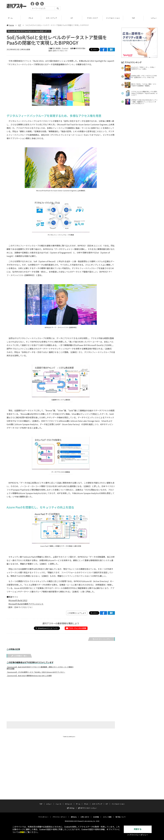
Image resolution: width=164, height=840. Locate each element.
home (11, 25)
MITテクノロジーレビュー (88, 808)
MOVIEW (78, 48)
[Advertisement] (113, 6)
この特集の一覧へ (20, 656)
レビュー (134, 18)
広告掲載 (96, 817)
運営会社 (74, 817)
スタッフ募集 (107, 817)
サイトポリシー (43, 817)
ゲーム (78, 804)
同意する (138, 829)
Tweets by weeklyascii (69, 736)
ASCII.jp (71, 808)
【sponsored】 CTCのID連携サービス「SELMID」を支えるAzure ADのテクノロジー (36, 672)
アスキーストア (72, 18)
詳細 (22, 832)
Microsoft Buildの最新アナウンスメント (26, 603)
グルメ (11, 18)
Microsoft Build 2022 (18, 600)
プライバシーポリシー (59, 817)
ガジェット (68, 804)
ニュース (58, 804)
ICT (52, 18)
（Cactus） (65, 48)
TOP (113, 18)
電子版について (120, 817)
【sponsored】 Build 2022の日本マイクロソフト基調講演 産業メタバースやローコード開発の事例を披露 (40, 667)
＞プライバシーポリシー (137, 835)
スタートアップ (31, 18)
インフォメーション (93, 18)
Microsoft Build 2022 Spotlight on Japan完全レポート (29, 31)
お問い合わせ (85, 817)
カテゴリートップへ (102, 639)
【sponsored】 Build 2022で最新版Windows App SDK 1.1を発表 (29, 675)
